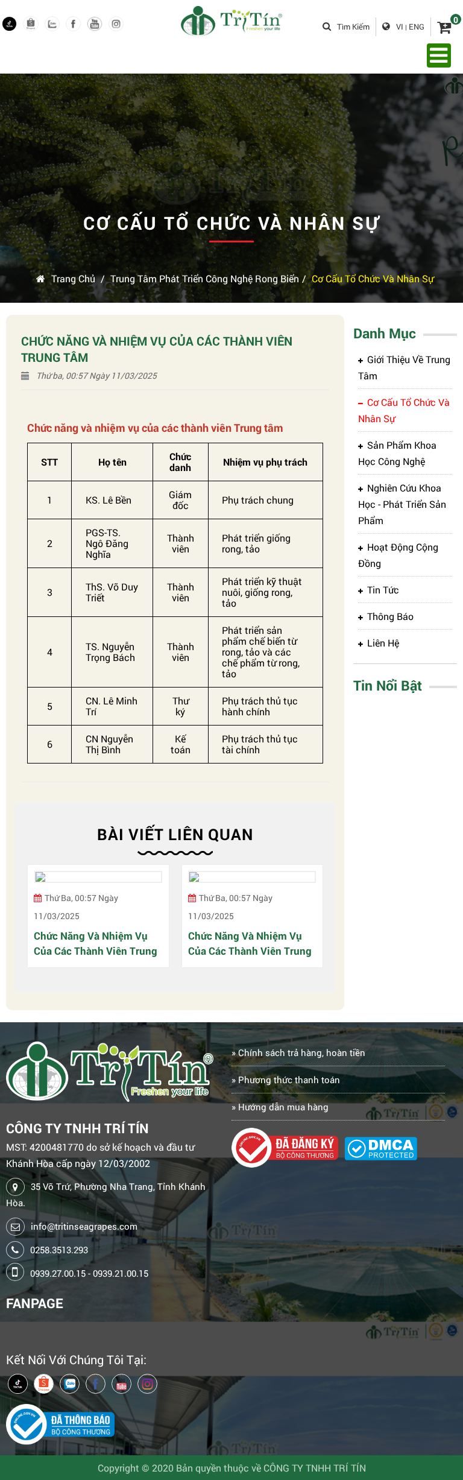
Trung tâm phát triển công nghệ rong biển (204, 278)
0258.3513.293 (59, 1250)
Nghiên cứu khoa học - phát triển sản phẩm (402, 504)
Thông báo (390, 616)
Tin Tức (383, 589)
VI (399, 26)
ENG (416, 26)
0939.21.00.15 (120, 1273)
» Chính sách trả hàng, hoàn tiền (298, 1052)
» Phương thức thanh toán (286, 1080)
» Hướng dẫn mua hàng (280, 1107)
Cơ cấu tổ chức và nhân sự (372, 278)
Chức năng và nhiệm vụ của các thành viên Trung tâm (95, 943)
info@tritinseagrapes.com (84, 1226)
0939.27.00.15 (58, 1273)
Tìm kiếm (353, 26)
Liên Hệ (383, 642)
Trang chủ (73, 278)
